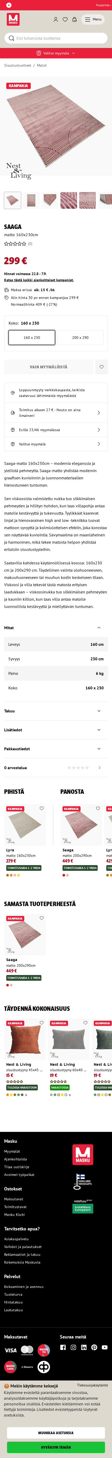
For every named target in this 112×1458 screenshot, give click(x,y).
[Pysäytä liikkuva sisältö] (9, 5)
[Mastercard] (27, 1350)
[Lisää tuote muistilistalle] (42, 809)
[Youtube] (105, 1347)
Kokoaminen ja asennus (23, 1286)
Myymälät (12, 1151)
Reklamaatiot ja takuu (22, 1254)
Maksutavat (13, 1199)
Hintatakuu (13, 1302)
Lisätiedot (13, 729)
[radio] (32, 337)
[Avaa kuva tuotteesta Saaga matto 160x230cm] (56, 126)
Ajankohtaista (15, 1159)
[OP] (44, 1367)
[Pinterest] (94, 1347)
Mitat (9, 627)
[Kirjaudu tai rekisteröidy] (55, 19)
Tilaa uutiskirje (16, 1167)
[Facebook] (63, 1347)
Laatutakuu (13, 1310)
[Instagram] (73, 1347)
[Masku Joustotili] (27, 1367)
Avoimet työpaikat (19, 1174)
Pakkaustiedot (17, 748)
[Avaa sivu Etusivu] (13, 19)
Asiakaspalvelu (16, 1239)
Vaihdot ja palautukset (23, 1246)
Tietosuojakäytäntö (92, 1385)
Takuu (9, 710)
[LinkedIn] (84, 1347)
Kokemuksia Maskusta (22, 1262)
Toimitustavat (15, 1206)
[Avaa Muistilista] (65, 19)
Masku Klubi (14, 1214)
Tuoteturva (13, 1294)
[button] (101, 367)
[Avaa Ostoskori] (74, 19)
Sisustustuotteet (17, 65)
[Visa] (10, 1350)
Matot (42, 65)
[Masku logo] (82, 1151)
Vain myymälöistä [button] (48, 367)
